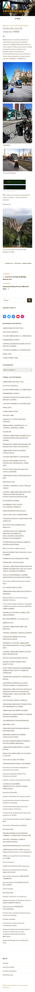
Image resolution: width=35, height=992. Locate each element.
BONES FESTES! (8, 623)
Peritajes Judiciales (9, 919)
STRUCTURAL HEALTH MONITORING (15, 515)
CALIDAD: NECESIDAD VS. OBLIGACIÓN (16, 457)
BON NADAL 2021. (9, 724)
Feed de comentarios (10, 971)
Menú (18, 18)
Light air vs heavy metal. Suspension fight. (16, 780)
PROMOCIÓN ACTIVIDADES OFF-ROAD (16, 558)
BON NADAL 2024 (9, 482)
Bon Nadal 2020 (8, 829)
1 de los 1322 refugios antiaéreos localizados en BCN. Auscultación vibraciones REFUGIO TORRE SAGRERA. (17, 606)
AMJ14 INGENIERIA (15, 11)
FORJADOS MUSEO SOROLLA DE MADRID (17, 763)
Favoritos (9, 263)
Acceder (5, 963)
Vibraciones (27, 263)
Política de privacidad (9, 985)
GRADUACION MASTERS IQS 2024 (14, 511)
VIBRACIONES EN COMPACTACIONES (15, 710)
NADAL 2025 (7, 354)
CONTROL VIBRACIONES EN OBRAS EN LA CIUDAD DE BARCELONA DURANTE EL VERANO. (17, 438)
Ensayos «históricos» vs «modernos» (15, 896)
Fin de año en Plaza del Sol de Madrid (15, 825)
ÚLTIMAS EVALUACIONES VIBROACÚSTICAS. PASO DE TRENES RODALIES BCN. (15, 786)
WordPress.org (8, 975)
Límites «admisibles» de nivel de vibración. (17, 796)
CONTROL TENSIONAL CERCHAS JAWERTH (17, 633)
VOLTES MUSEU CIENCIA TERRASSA (15, 700)
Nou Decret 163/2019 (10, 792)
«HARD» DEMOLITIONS (10, 358)
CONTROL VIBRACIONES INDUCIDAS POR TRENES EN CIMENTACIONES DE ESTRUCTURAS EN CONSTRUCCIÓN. (17, 494)
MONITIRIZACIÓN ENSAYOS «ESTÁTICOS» (16, 846)
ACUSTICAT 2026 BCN (10, 332)
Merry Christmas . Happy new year (14, 548)
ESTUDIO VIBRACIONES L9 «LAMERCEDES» (17, 336)
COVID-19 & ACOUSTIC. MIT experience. (16, 866)
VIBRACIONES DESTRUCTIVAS (13, 328)
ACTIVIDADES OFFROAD (11, 501)
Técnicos (17, 263)
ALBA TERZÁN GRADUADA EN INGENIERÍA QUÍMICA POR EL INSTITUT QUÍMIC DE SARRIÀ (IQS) (17, 670)
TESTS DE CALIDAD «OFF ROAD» (14, 760)
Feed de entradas (8, 967)
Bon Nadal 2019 (8, 893)
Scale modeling (8, 889)
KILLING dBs (7, 432)
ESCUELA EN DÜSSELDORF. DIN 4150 (15, 658)
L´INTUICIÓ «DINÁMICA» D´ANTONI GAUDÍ (17, 350)
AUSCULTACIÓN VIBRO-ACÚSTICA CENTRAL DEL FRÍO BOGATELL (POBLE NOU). (16, 463)
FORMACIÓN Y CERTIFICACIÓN (13, 562)
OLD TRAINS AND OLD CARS (12, 587)
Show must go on (8, 862)
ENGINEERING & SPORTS (11, 340)
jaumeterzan (23, 25)
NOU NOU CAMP (8, 415)
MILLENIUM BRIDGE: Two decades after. (16, 619)
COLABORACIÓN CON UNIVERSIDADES (16, 720)
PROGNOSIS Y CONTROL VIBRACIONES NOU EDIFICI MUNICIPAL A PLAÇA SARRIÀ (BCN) (17, 645)
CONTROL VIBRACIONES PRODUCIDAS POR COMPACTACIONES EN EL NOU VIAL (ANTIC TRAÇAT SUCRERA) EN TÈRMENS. (17, 569)
